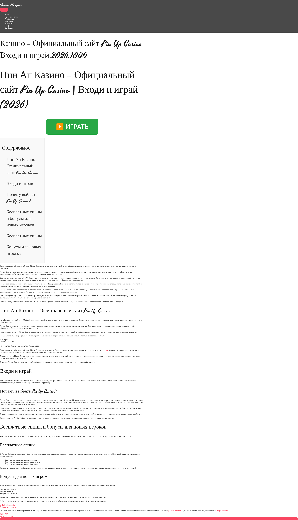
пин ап (105, 350)
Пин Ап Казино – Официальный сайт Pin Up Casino (23, 166)
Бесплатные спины (24, 236)
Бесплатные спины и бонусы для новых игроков (24, 219)
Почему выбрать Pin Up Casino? (22, 198)
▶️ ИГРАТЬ (72, 126)
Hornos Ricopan (11, 5)
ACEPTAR (4, 514)
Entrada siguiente (8, 507)
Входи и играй (20, 184)
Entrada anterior (7, 505)
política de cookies (175, 511)
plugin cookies (222, 511)
